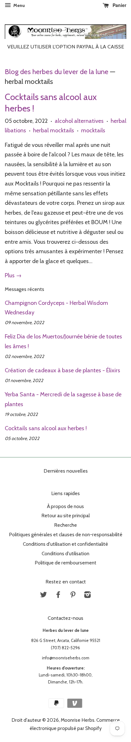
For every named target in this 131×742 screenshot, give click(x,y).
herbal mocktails (53, 130)
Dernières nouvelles (66, 471)
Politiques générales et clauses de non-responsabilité (65, 534)
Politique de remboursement (65, 563)
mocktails (93, 130)
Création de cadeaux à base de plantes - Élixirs (62, 370)
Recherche (65, 525)
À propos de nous (65, 506)
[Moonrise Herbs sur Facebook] (58, 596)
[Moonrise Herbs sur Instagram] (87, 596)
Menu (18, 5)
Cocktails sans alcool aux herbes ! (46, 428)
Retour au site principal (65, 515)
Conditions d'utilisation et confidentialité (65, 544)
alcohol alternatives (79, 120)
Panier (118, 5)
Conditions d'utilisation (65, 553)
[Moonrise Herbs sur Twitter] (43, 596)
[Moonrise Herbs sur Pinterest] (72, 596)
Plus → (13, 275)
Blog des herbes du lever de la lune (56, 71)
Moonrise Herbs (77, 720)
